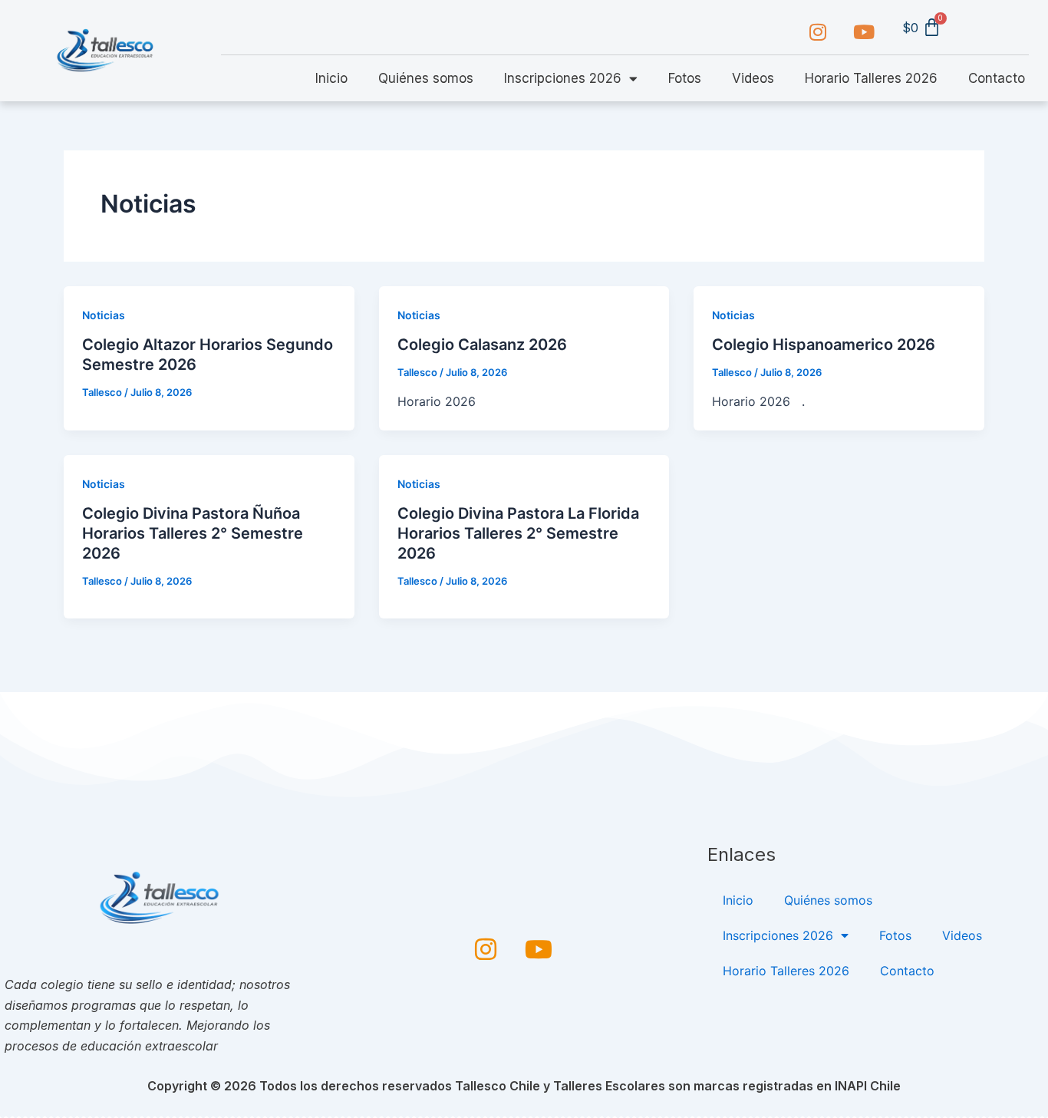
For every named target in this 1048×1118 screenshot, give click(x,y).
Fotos (684, 78)
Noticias (103, 315)
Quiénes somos (425, 78)
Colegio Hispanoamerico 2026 (823, 344)
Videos (753, 78)
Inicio (331, 78)
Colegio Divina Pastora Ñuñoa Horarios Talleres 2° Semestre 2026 (192, 533)
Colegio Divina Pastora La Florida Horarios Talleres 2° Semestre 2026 (518, 533)
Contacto (996, 78)
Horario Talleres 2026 (871, 78)
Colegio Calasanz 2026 (482, 344)
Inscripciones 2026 (562, 78)
